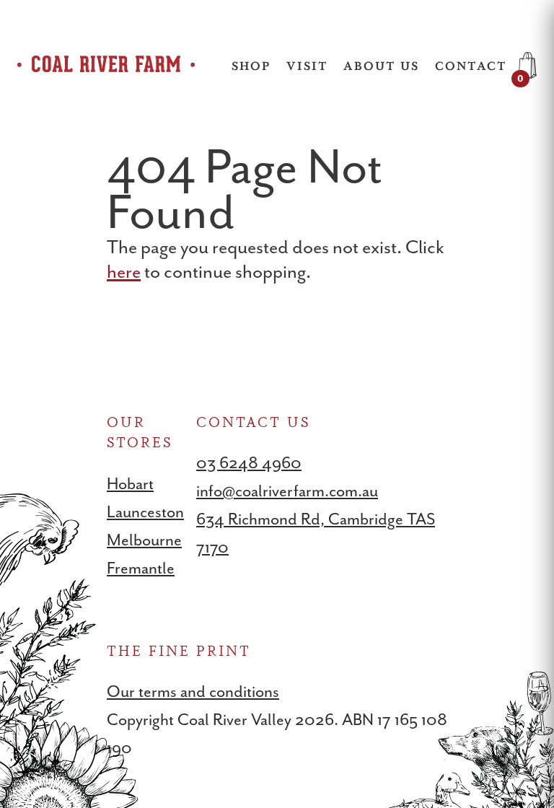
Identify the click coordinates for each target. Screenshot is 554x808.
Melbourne (144, 540)
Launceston (145, 511)
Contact (471, 65)
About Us (381, 65)
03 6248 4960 (249, 462)
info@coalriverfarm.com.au (287, 490)
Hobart (130, 483)
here (124, 272)
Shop (251, 65)
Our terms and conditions (193, 691)
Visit (307, 65)
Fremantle (141, 568)
